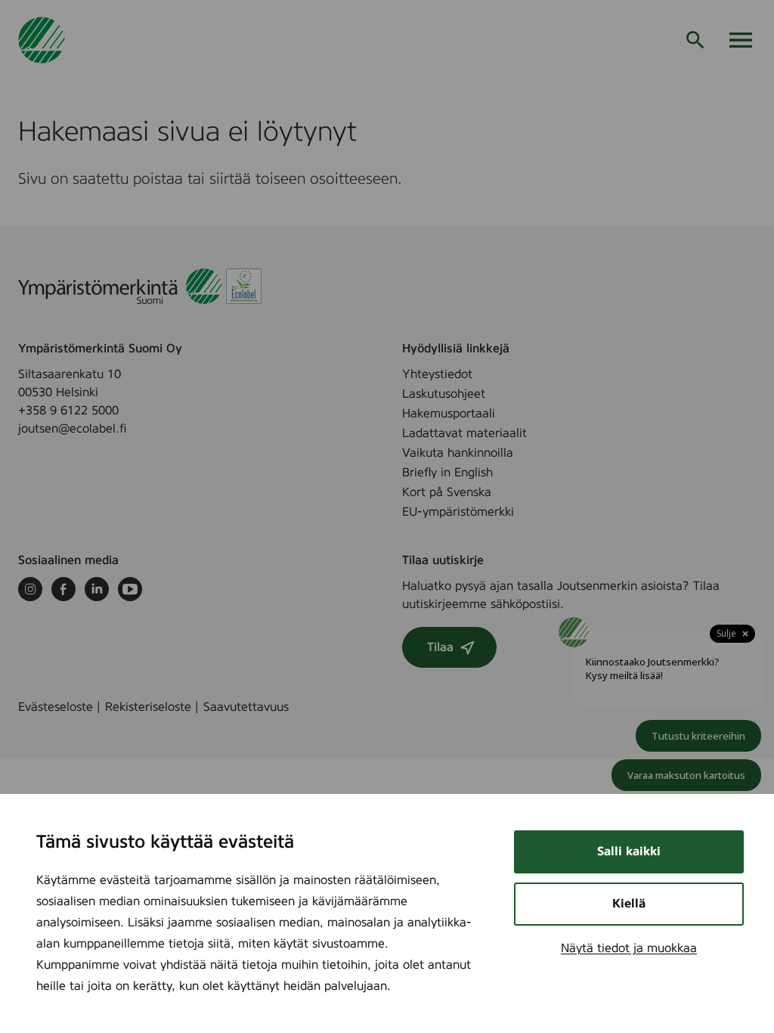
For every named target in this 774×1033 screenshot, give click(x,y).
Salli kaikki (629, 851)
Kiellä (629, 904)
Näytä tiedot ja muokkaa (629, 948)
